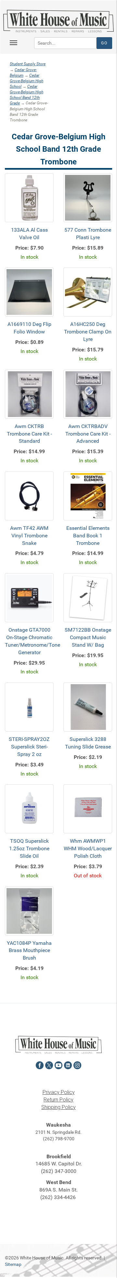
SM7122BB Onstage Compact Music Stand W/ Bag (88, 637)
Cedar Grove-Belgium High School (26, 81)
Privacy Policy (59, 1092)
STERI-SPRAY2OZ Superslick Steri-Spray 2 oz (29, 746)
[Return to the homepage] (58, 21)
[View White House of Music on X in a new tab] (49, 1064)
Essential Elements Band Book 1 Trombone (88, 535)
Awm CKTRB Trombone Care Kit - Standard (29, 433)
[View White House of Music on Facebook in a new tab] (39, 1064)
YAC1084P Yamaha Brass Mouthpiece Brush (29, 950)
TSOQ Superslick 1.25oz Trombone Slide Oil (29, 848)
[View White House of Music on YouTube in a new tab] (58, 1064)
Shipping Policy (58, 1107)
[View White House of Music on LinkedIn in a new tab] (68, 1064)
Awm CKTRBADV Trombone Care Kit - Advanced (87, 433)
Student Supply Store (28, 64)
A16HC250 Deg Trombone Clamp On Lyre (87, 331)
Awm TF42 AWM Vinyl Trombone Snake (29, 535)
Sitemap (13, 1264)
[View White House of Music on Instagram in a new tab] (77, 1064)
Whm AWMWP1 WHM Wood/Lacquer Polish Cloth (88, 848)
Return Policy (58, 1100)
